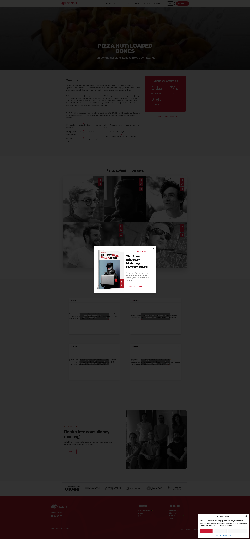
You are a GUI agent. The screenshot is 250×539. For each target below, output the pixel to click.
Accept (206, 531)
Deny (220, 531)
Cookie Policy (218, 535)
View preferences (237, 531)
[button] (246, 516)
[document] (125, 269)
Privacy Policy (227, 535)
